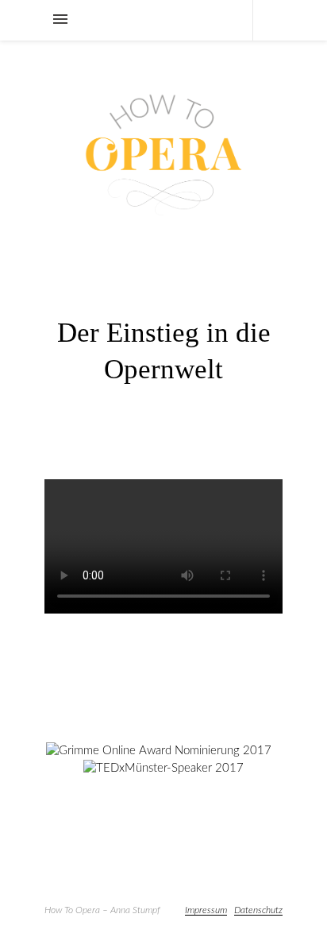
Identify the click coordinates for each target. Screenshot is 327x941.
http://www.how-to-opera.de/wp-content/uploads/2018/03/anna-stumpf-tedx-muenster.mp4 (156, 637)
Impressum (206, 910)
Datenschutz (258, 910)
